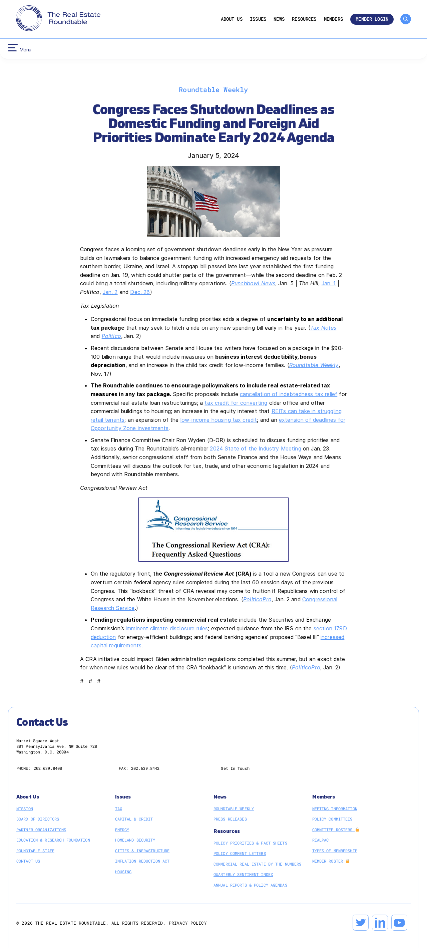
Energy (122, 829)
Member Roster (329, 861)
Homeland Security (135, 840)
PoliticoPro (257, 599)
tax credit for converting (235, 402)
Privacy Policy (188, 923)
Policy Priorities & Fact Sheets (250, 843)
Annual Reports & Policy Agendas (250, 885)
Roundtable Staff (35, 850)
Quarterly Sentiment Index (243, 874)
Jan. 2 (110, 292)
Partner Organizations (41, 829)
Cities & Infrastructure (142, 850)
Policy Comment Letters (240, 853)
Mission (24, 808)
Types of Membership (334, 850)
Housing (123, 871)
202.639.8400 (48, 768)
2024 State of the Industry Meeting (255, 448)
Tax (118, 808)
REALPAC (320, 840)
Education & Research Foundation (53, 840)
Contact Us (28, 861)
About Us (232, 19)
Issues (258, 19)
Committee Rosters (333, 829)
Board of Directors (37, 819)
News (279, 19)
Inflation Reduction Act (142, 861)
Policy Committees (332, 819)
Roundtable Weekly (234, 808)
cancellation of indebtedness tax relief (288, 394)
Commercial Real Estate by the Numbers (257, 864)
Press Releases (230, 819)
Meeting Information (334, 808)
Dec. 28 (140, 292)
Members (333, 19)
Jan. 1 (329, 283)
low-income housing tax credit (218, 419)
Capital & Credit (134, 819)
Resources (304, 19)
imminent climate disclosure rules (167, 628)
